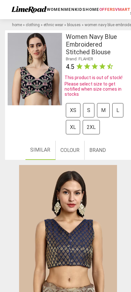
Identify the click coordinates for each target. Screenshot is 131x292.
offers (107, 9)
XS (73, 110)
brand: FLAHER (79, 58)
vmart (122, 9)
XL (73, 127)
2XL (91, 127)
